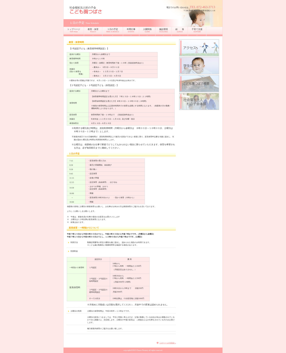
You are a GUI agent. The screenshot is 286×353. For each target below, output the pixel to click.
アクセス (199, 65)
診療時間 (199, 47)
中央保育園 (103, 12)
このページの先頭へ (167, 343)
